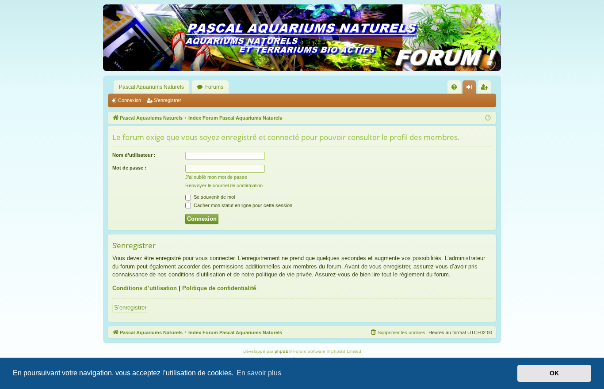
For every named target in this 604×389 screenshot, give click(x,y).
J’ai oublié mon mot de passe (216, 177)
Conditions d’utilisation (144, 288)
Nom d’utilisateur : (134, 155)
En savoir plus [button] (259, 373)
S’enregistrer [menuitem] (486, 89)
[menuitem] (454, 87)
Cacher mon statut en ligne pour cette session (242, 205)
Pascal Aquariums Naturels (151, 87)
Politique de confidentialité (219, 288)
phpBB (282, 351)
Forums (214, 87)
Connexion (129, 100)
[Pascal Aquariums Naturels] (302, 38)
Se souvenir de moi (213, 197)
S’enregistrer (167, 100)
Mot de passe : (129, 167)
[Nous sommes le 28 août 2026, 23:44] (488, 118)
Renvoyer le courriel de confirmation (224, 185)
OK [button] (554, 373)
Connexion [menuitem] (471, 89)
